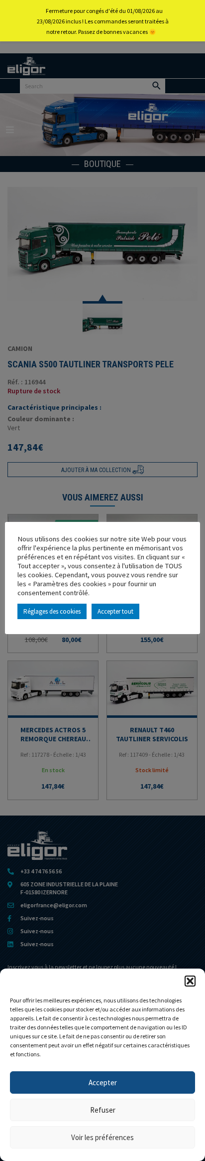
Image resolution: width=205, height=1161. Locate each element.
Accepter (103, 1082)
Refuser (102, 1110)
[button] (190, 981)
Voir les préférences (102, 1137)
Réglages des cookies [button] (52, 611)
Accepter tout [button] (115, 611)
